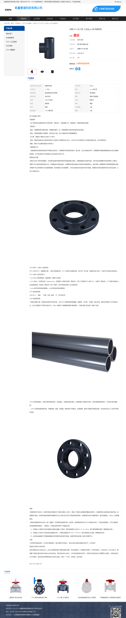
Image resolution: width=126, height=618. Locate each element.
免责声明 (23, 615)
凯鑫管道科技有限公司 (27, 608)
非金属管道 (10, 38)
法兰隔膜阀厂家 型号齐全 (110, 597)
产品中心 (23, 18)
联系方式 (115, 18)
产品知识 (63, 18)
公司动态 (50, 18)
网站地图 (36, 615)
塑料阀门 (9, 34)
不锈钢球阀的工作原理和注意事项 (86, 597)
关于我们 (76, 18)
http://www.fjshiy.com (36, 563)
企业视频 (36, 18)
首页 (10, 18)
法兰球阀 (9, 46)
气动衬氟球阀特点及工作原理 (63, 597)
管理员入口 (29, 615)
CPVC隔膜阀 (10, 50)
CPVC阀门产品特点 (39, 597)
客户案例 (89, 18)
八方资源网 (16, 615)
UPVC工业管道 (26, 23)
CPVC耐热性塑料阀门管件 (16, 597)
